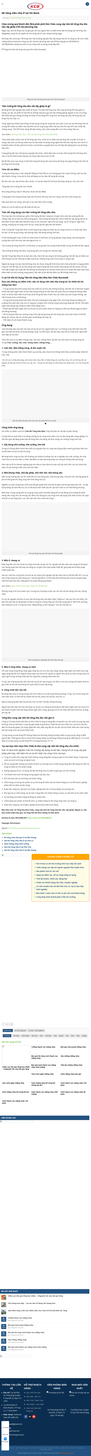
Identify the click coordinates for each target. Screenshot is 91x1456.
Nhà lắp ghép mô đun (38, 1448)
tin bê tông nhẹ (20, 1030)
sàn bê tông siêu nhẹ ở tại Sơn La (18, 840)
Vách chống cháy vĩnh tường (16, 844)
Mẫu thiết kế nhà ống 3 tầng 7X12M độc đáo (29, 586)
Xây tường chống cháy (17, 1340)
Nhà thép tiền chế (77, 1448)
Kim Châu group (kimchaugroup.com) (23, 828)
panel (61, 1036)
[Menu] (87, 4)
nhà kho (48, 1036)
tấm (72, 1036)
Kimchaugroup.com (66, 1453)
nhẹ (55, 1036)
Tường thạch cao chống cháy (20, 1318)
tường (84, 1036)
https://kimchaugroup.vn (13, 1434)
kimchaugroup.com (11, 1431)
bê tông (16, 1036)
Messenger (5, 1441)
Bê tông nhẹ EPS (22, 1448)
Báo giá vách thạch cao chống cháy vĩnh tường (27, 1347)
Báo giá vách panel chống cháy (20, 1325)
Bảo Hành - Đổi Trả (33, 1396)
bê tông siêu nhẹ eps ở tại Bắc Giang (20, 837)
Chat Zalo (5, 1434)
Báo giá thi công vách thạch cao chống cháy (26, 1332)
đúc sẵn (34, 1036)
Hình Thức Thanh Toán (34, 1400)
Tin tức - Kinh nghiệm (36, 1030)
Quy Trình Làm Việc (33, 1393)
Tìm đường (5, 1427)
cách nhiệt (25, 1036)
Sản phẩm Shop (46, 1450)
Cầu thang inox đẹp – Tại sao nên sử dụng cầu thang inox (31, 1303)
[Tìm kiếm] (2, 4)
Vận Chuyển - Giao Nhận (35, 1404)
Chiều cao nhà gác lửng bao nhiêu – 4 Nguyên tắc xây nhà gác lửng (35, 1296)
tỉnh (78, 1036)
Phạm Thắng (26, 18)
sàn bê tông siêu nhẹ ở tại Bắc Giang (20, 850)
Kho (41, 1036)
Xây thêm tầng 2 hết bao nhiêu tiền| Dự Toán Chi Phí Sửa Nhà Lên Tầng (37, 1310)
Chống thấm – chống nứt (58, 1448)
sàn (67, 1036)
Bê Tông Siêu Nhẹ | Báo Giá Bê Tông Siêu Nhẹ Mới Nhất (34, 134)
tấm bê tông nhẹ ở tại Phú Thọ (17, 847)
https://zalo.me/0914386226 (39, 818)
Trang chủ (10, 1448)
